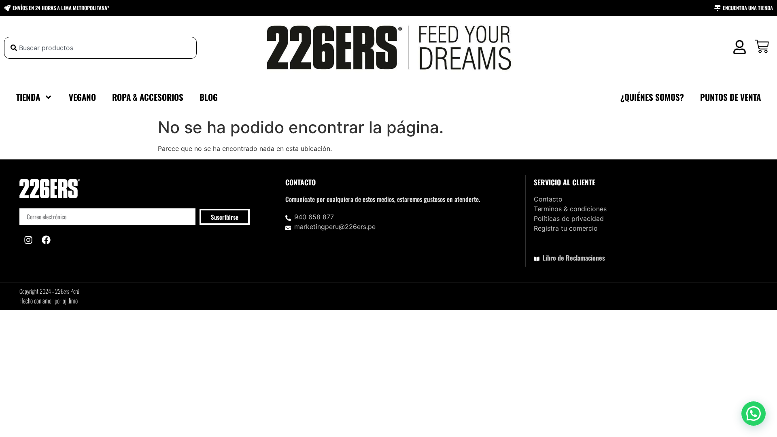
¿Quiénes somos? (652, 97)
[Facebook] (46, 240)
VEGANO (82, 97)
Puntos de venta (730, 97)
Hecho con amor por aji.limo (48, 300)
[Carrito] (762, 46)
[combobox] (100, 48)
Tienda (28, 97)
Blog (209, 97)
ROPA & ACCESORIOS (147, 97)
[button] (753, 413)
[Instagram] (28, 240)
